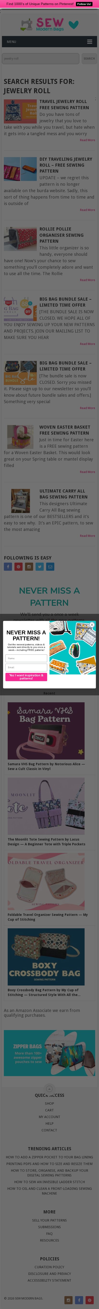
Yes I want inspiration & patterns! (26, 676)
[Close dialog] (92, 624)
